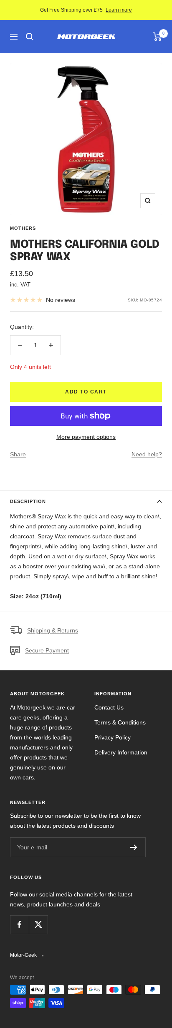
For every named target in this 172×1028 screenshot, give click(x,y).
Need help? (147, 454)
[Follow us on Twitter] (38, 924)
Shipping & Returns (52, 630)
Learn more (119, 10)
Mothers (23, 228)
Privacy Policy (112, 737)
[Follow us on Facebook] (19, 924)
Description (28, 501)
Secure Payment (47, 650)
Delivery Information (120, 752)
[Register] (133, 847)
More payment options (86, 436)
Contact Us (109, 707)
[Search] (29, 36)
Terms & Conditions (120, 722)
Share (18, 454)
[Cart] (157, 36)
